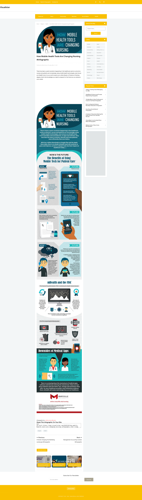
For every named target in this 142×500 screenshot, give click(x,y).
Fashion (88, 58)
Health (96, 16)
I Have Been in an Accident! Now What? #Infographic (93, 121)
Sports (88, 72)
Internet (89, 66)
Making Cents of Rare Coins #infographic (92, 125)
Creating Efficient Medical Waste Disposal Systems (74, 465)
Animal (88, 44)
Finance (98, 58)
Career (98, 47)
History (88, 64)
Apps (98, 44)
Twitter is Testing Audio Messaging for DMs (94, 90)
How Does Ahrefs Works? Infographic (92, 110)
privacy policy (71, 488)
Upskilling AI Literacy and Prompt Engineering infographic (94, 95)
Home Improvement (101, 64)
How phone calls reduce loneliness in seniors (58, 465)
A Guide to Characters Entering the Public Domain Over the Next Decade (94, 115)
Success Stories (100, 72)
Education (99, 52)
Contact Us (55, 2)
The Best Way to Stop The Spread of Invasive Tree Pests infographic (94, 100)
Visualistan (72, 496)
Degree (39, 430)
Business (74, 16)
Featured (40, 16)
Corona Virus (90, 49)
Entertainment (90, 55)
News (51, 16)
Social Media (85, 16)
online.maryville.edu (50, 420)
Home (37, 2)
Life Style (99, 66)
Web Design (99, 78)
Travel (98, 75)
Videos (88, 78)
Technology (63, 16)
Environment (99, 55)
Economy (89, 52)
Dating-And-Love (101, 49)
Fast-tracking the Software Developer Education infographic (94, 105)
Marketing (89, 69)
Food (88, 61)
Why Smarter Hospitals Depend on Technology (43, 465)
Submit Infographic (45, 2)
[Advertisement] (59, 92)
